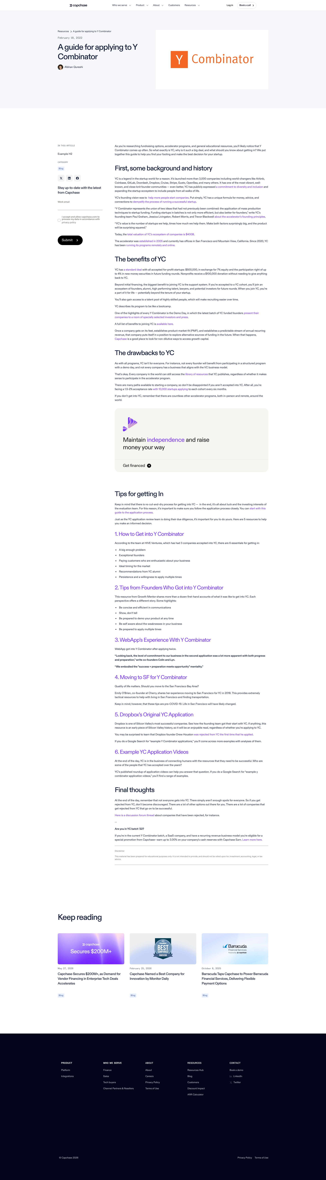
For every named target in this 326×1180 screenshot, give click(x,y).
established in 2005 (151, 241)
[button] (122, 5)
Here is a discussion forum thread (134, 815)
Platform (65, 1070)
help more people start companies (168, 198)
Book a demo (236, 1070)
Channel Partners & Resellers (118, 1089)
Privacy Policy (152, 1082)
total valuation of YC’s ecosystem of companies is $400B (160, 234)
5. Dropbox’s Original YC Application (154, 714)
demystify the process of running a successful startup (164, 202)
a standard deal (133, 270)
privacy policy (69, 222)
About (148, 1070)
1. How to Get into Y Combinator (149, 534)
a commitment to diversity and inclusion (239, 187)
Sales (106, 1076)
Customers (193, 1082)
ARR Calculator (195, 1095)
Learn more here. (252, 840)
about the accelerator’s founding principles (240, 217)
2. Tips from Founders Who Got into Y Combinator (169, 587)
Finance (107, 1070)
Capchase (121, 339)
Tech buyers (109, 1082)
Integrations (67, 1076)
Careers (149, 1076)
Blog (189, 1076)
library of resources (196, 374)
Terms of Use (152, 1089)
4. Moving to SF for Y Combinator (151, 677)
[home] (78, 5)
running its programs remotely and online (150, 245)
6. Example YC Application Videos (151, 752)
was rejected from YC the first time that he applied (223, 734)
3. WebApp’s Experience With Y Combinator (163, 640)
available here (165, 324)
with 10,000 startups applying (170, 389)
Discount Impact (196, 1089)
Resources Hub (195, 1070)
